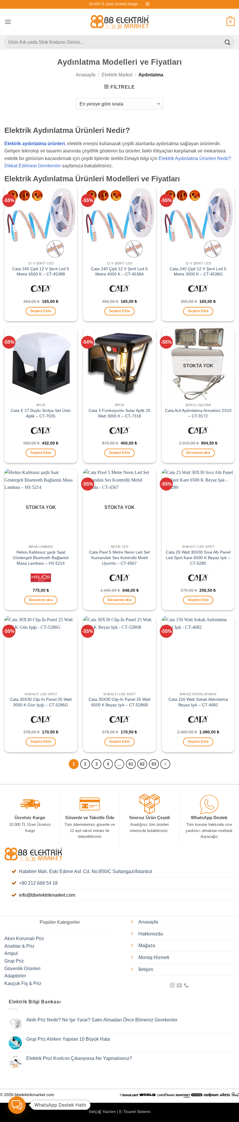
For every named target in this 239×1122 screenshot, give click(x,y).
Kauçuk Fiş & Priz (22, 983)
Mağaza (146, 945)
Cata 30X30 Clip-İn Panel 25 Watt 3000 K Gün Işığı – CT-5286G (41, 702)
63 (154, 763)
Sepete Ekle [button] (40, 311)
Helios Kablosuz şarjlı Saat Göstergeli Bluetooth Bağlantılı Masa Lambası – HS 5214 (41, 557)
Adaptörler (15, 975)
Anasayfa (85, 74)
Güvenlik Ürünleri (22, 968)
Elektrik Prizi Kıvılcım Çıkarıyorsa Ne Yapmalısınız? (79, 1058)
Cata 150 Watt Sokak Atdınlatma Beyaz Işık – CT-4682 (198, 702)
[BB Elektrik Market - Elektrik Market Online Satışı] (119, 22)
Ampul (11, 953)
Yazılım (109, 1111)
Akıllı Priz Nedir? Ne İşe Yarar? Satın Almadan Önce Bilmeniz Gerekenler (102, 1019)
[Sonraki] (165, 764)
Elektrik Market (117, 74)
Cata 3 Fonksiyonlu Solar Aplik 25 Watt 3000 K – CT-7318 (119, 413)
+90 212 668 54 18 (38, 883)
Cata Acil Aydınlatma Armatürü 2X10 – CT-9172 (198, 413)
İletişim (145, 969)
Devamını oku (198, 452)
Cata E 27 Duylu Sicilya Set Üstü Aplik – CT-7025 (41, 413)
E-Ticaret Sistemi (134, 1111)
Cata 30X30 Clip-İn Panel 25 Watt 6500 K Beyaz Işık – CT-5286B (119, 702)
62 (142, 763)
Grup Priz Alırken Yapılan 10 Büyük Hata (68, 1039)
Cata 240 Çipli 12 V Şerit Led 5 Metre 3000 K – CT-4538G (198, 271)
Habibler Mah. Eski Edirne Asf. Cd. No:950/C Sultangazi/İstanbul (85, 871)
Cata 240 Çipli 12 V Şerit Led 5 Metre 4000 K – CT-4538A (119, 271)
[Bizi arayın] (186, 985)
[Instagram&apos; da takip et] (147, 4)
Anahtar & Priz (19, 946)
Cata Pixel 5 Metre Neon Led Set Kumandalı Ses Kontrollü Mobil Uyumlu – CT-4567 (119, 557)
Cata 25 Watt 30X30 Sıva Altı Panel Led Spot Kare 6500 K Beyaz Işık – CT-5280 (198, 557)
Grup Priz (14, 960)
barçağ (95, 1111)
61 (131, 763)
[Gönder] (227, 42)
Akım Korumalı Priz (24, 938)
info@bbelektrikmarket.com (47, 895)
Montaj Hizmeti (153, 957)
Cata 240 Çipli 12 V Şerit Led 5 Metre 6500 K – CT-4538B (40, 271)
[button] (7, 22)
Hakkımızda (150, 933)
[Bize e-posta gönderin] (179, 985)
